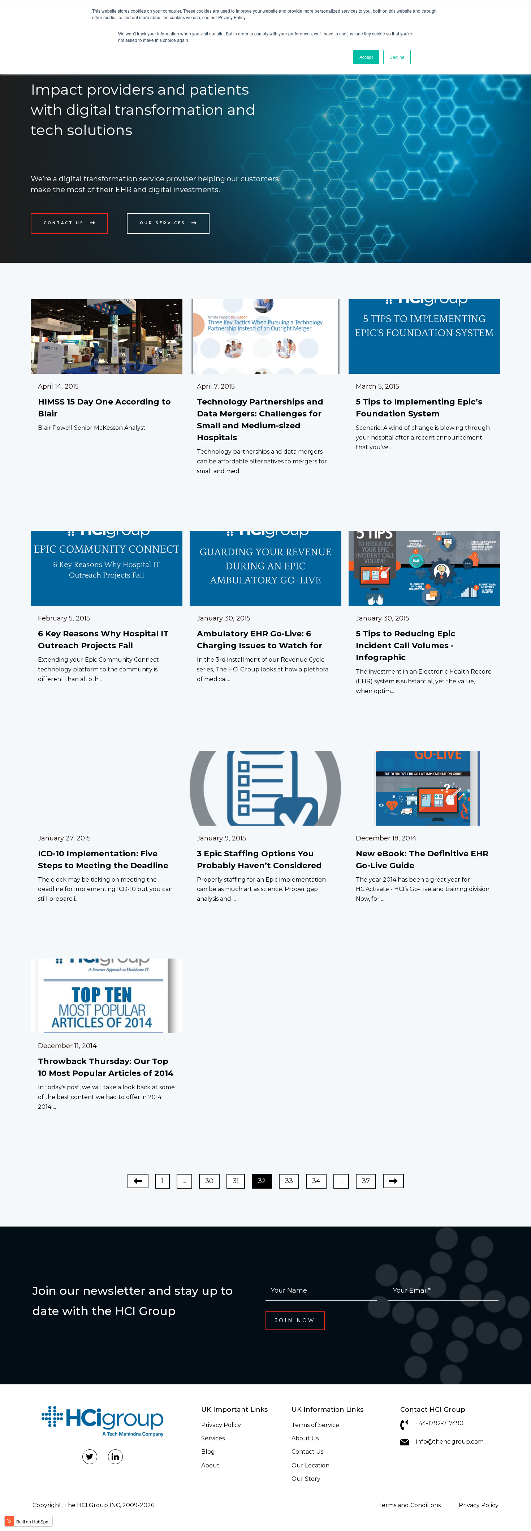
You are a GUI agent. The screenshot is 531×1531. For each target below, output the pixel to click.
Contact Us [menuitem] (307, 1451)
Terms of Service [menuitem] (315, 1425)
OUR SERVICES (163, 223)
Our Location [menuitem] (310, 1465)
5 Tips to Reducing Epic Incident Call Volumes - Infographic (405, 645)
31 (236, 1181)
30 (209, 1181)
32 (262, 1181)
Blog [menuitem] (208, 1451)
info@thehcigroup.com (450, 1441)
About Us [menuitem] (305, 1438)
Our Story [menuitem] (306, 1478)
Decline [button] (397, 57)
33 (289, 1181)
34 (316, 1181)
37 (366, 1181)
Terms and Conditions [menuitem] (409, 1505)
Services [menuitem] (213, 1438)
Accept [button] (366, 57)
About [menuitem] (210, 1465)
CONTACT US (64, 223)
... (184, 1181)
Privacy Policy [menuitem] (221, 1425)
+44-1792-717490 (439, 1423)
